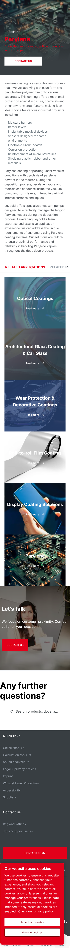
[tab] (25, 267)
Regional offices (14, 824)
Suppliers (9, 797)
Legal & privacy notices (19, 769)
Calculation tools (15, 755)
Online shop (11, 748)
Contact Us (23, 61)
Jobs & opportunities (18, 831)
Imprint (8, 776)
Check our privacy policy (36, 911)
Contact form (35, 853)
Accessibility (12, 790)
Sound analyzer (14, 762)
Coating (15, 32)
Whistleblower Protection (21, 783)
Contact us (15, 644)
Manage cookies (32, 932)
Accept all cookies (32, 922)
